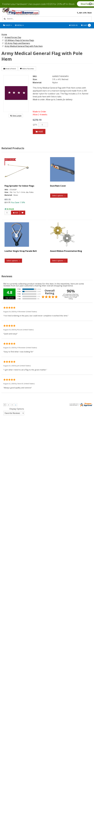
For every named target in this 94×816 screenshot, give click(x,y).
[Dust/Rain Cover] (62, 169)
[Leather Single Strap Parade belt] (17, 234)
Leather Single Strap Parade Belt (21, 251)
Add (40, 131)
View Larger (17, 115)
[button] (90, 3)
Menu (20, 25)
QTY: (35, 124)
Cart (86, 25)
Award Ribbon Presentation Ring (66, 251)
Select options (57, 195)
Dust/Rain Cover (58, 185)
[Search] (4, 18)
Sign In (74, 25)
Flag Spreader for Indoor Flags (19, 185)
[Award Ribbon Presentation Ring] (62, 234)
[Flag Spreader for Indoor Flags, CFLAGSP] (17, 169)
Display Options (16, 409)
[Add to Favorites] (22, 212)
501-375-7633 (85, 12)
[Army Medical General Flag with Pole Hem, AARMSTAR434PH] (16, 93)
